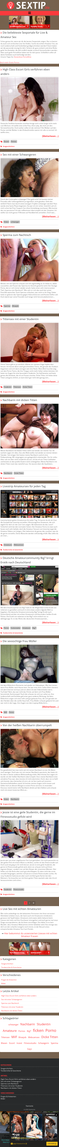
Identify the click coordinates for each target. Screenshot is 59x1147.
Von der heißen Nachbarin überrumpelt (27, 725)
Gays (29, 1048)
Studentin (7, 387)
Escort (6, 141)
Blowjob (15, 306)
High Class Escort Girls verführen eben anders (18, 996)
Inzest (19, 1043)
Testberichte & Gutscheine (13, 550)
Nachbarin (8, 473)
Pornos (13, 141)
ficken (6, 222)
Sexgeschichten (9, 146)
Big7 (34, 628)
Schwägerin (43, 1043)
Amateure (8, 545)
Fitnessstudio (19, 889)
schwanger (15, 222)
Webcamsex (18, 545)
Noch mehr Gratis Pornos (9, 62)
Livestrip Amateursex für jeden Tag (24, 486)
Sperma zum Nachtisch (17, 235)
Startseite (29, 1106)
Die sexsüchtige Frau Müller (20, 641)
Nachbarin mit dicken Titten (20, 400)
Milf (5, 712)
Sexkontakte (15, 628)
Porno (6, 628)
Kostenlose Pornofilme (22, 57)
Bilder (3, 983)
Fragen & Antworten (9, 980)
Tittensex (17, 387)
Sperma (7, 306)
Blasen (4, 1043)
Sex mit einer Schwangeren (19, 154)
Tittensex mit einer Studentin (21, 319)
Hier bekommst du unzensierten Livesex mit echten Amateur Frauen (30, 935)
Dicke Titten (27, 387)
